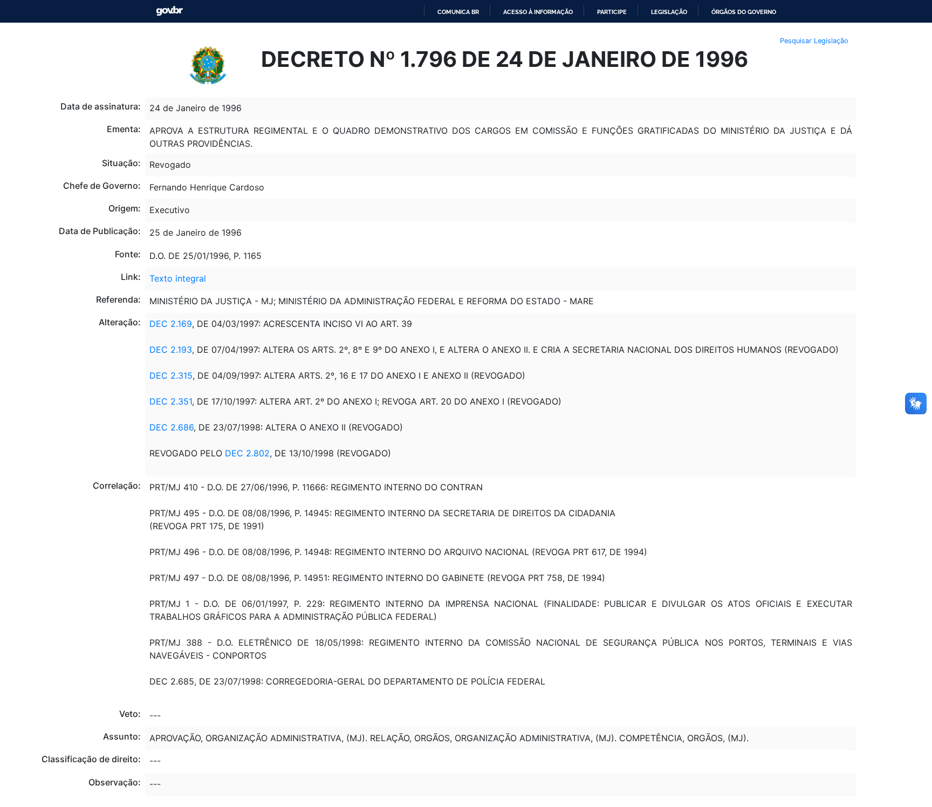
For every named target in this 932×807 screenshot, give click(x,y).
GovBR (169, 11)
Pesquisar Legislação (814, 41)
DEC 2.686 (171, 427)
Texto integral (177, 278)
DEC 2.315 (171, 375)
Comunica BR (458, 12)
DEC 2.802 (247, 453)
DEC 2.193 (170, 349)
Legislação (669, 12)
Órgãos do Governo (743, 12)
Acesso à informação (538, 12)
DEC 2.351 (170, 401)
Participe (612, 12)
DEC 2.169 (170, 323)
